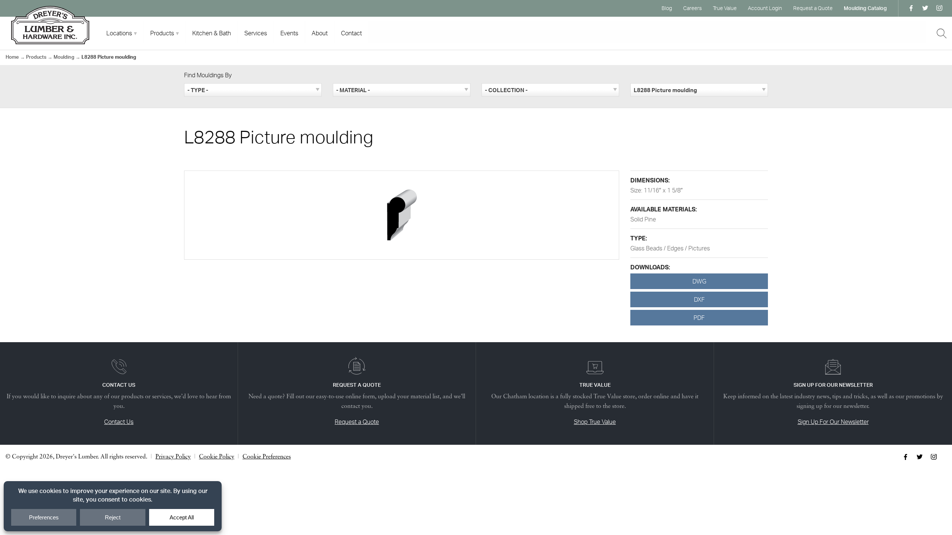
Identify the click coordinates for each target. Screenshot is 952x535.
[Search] (941, 33)
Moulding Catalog (865, 8)
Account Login (765, 8)
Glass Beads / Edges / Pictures (670, 248)
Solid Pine (643, 219)
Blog (667, 8)
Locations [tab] (119, 33)
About (320, 33)
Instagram (939, 8)
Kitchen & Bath (211, 33)
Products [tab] (162, 33)
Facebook (911, 8)
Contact (351, 33)
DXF (699, 299)
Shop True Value (595, 421)
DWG (699, 281)
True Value (725, 8)
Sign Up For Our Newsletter (833, 421)
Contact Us (119, 421)
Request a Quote (813, 8)
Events (289, 33)
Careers (692, 8)
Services (255, 33)
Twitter (925, 8)
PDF (699, 317)
